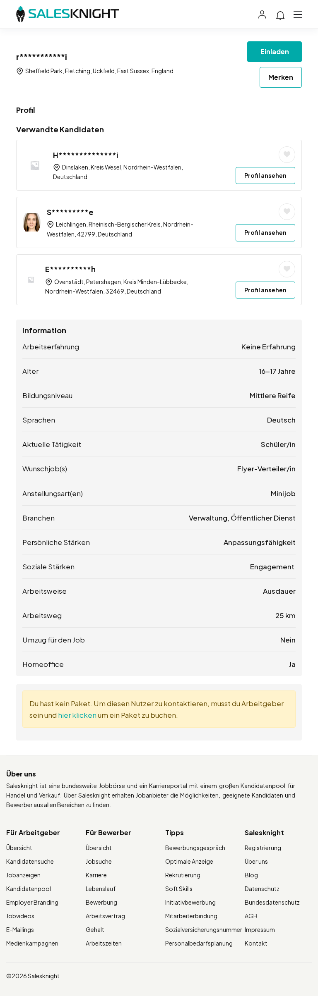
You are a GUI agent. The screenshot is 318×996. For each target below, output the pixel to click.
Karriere (96, 875)
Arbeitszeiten (104, 943)
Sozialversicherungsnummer (203, 929)
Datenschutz (262, 888)
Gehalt (95, 929)
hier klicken (77, 714)
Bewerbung (101, 902)
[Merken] (287, 154)
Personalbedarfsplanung (199, 943)
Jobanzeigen (23, 875)
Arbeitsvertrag (105, 916)
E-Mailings (20, 929)
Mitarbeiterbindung (191, 916)
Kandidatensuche (30, 861)
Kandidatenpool (28, 888)
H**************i (85, 155)
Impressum (260, 929)
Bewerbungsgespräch (195, 847)
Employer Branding (32, 902)
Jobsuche (99, 861)
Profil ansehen (265, 175)
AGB (251, 916)
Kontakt (256, 943)
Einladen (274, 51)
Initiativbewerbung (190, 902)
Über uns (256, 861)
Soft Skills (179, 888)
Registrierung (263, 847)
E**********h (70, 269)
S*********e (70, 212)
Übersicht (19, 847)
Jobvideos (20, 916)
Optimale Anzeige (189, 861)
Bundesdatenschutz (272, 902)
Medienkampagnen (32, 943)
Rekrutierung (182, 875)
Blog (251, 875)
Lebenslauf (101, 888)
